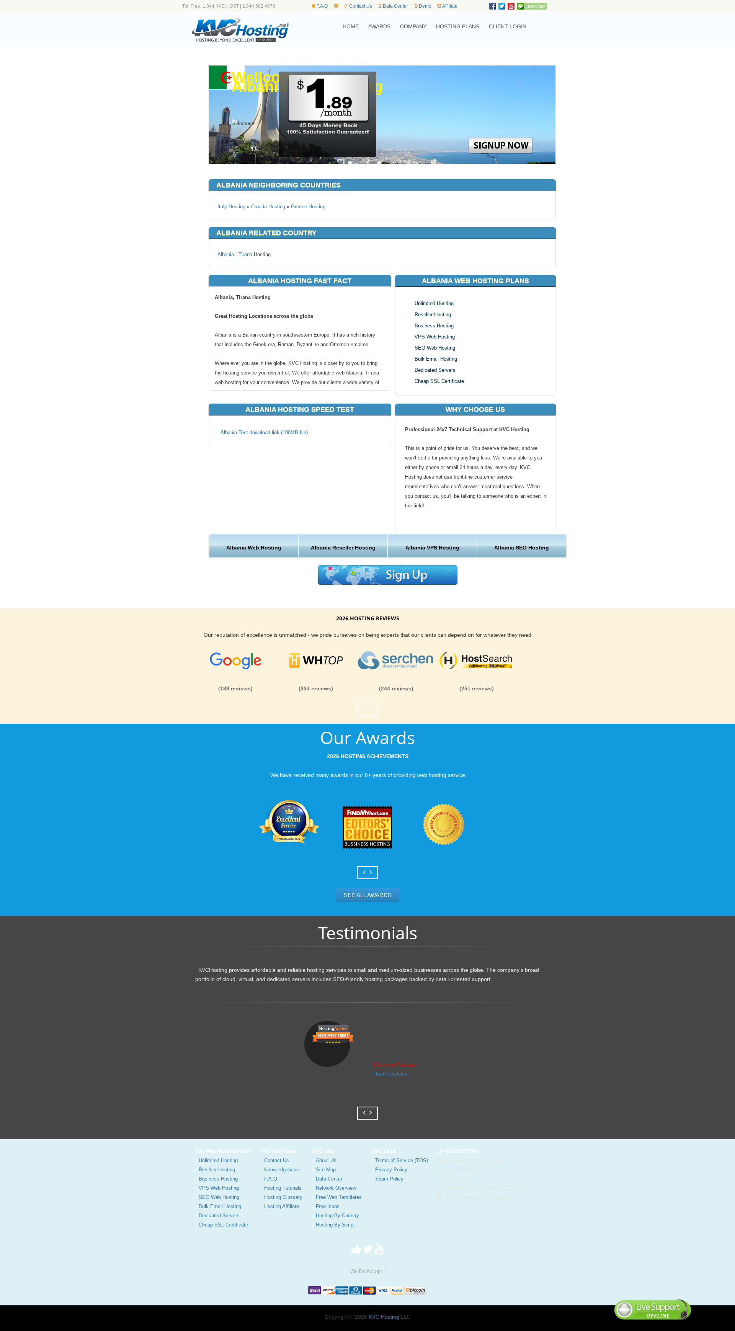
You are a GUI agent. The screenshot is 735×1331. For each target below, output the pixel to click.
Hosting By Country (337, 1215)
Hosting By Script (335, 1225)
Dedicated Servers (435, 370)
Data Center (395, 6)
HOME (351, 26)
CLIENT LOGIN (507, 26)
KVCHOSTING (460, 1151)
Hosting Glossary (283, 1197)
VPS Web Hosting (435, 337)
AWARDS (379, 26)
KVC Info (322, 1151)
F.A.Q (322, 6)
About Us (326, 1160)
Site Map (326, 1169)
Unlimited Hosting (434, 303)
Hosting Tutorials (283, 1188)
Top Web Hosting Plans (223, 1151)
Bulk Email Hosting (436, 359)
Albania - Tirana (234, 254)
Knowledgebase (281, 1169)
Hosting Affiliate (281, 1206)
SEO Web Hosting (435, 348)
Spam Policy (389, 1179)
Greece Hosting (308, 206)
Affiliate (449, 6)
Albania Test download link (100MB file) (264, 432)
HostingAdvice (390, 1074)
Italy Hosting (231, 206)
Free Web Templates (339, 1197)
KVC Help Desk (278, 1151)
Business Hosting (434, 326)
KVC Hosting (384, 1317)
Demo (425, 6)
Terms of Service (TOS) (401, 1160)
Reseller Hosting (433, 314)
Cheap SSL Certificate (439, 381)
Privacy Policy (391, 1169)
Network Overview (336, 1188)
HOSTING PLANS (457, 26)
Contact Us (360, 6)
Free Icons (328, 1206)
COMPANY (413, 26)
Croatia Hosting (268, 206)
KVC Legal (384, 1151)
